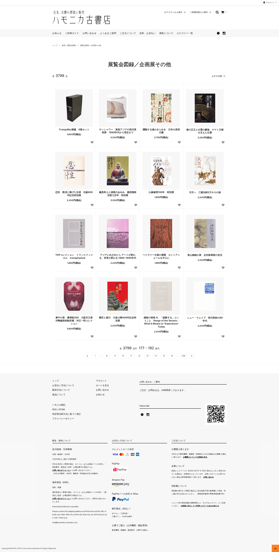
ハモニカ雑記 (58, 404)
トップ (55, 45)
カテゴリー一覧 (185, 33)
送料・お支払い (148, 33)
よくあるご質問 (108, 33)
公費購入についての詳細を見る (195, 457)
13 (147, 356)
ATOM (62, 409)
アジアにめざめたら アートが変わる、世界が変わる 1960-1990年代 (117, 256)
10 (123, 356)
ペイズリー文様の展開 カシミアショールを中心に (161, 256)
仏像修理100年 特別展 (161, 192)
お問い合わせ (89, 33)
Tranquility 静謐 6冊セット (74, 129)
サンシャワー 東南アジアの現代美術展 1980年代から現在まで (117, 131)
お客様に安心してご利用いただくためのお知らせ (200, 506)
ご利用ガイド (72, 33)
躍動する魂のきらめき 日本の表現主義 (161, 131)
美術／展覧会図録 (69, 45)
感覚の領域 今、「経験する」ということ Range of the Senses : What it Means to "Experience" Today (161, 322)
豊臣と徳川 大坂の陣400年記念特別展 (117, 319)
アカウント (270, 2)
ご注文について (128, 33)
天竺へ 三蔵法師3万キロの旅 (205, 192)
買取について (166, 33)
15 (164, 356)
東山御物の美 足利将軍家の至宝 (204, 255)
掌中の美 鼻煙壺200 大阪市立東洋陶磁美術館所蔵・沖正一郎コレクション (74, 320)
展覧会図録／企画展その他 (90, 45)
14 (156, 356)
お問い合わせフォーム (61, 470)
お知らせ (57, 33)
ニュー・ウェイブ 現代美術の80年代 (205, 319)
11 (131, 356)
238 (183, 356)
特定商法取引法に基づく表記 (66, 414)
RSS (54, 409)
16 (172, 356)
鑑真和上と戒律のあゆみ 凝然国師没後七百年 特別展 (117, 194)
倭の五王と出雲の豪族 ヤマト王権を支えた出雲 (204, 131)
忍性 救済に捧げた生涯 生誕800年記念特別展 (74, 194)
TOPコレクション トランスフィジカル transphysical (74, 256)
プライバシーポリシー (63, 418)
